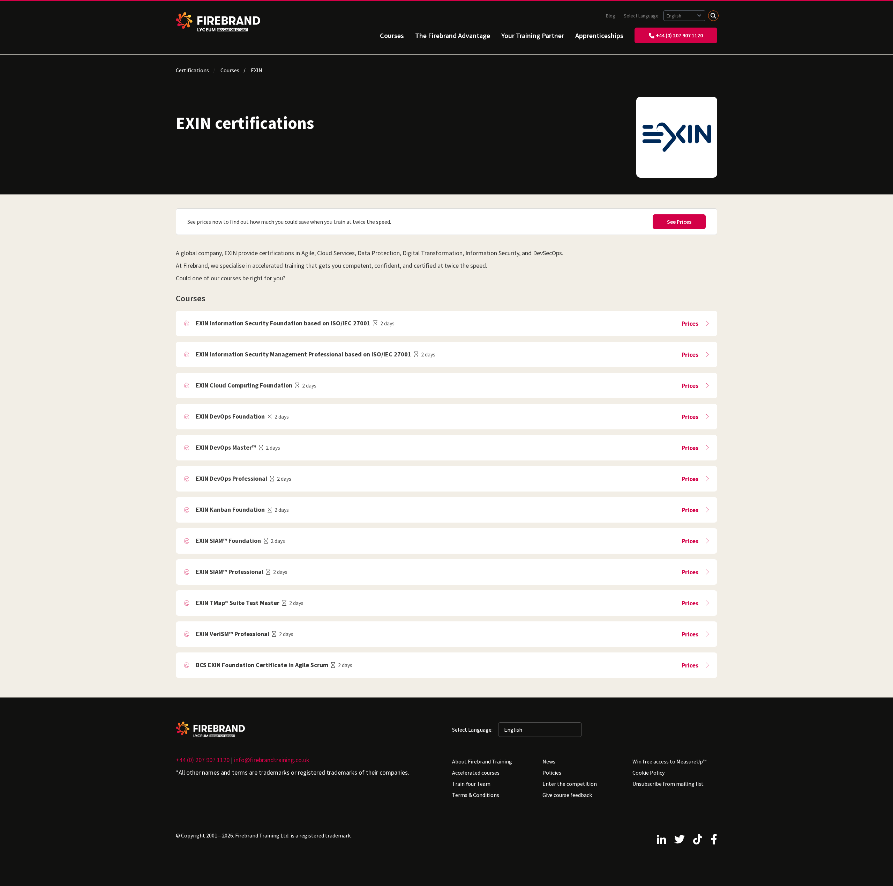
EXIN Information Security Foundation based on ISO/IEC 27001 (283, 323)
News (548, 761)
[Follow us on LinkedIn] (661, 839)
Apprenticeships (599, 35)
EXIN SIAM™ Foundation (228, 541)
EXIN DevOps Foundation (230, 416)
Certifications (192, 70)
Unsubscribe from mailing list (668, 783)
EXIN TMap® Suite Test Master (237, 603)
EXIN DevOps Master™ (226, 447)
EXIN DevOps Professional (231, 478)
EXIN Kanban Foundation (230, 509)
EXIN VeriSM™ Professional (232, 634)
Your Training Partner (532, 35)
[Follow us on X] (679, 839)
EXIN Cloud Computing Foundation (244, 385)
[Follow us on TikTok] (697, 839)
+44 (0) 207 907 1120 (679, 35)
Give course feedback (567, 794)
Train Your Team (471, 783)
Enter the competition (569, 783)
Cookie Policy (648, 772)
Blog (610, 16)
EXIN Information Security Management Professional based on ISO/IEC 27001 (303, 354)
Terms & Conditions (475, 794)
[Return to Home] (218, 21)
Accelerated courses (476, 772)
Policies (551, 772)
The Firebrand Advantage (452, 35)
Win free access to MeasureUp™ (669, 761)
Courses (392, 35)
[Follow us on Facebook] (714, 839)
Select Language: (642, 16)
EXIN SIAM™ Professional (229, 572)
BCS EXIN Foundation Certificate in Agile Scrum (262, 665)
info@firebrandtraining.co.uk (271, 760)
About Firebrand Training (482, 761)
